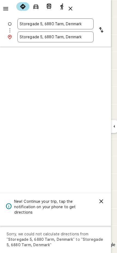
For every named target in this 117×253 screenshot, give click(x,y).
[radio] (22, 6)
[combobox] (55, 23)
